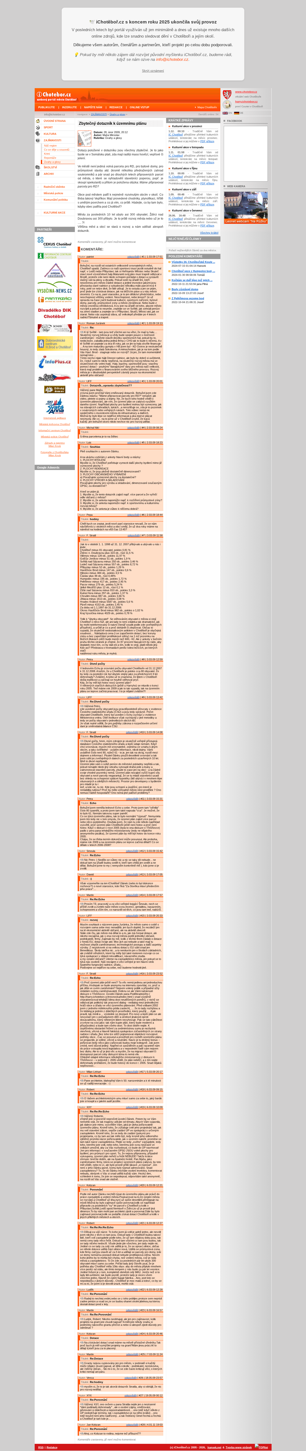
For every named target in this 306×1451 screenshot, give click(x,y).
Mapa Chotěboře (207, 107)
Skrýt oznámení (153, 71)
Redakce (52, 1447)
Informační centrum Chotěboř (54, 430)
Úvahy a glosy (117, 114)
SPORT (48, 127)
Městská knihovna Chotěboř (54, 424)
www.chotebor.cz (246, 91)
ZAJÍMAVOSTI (99, 114)
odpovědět (133, 256)
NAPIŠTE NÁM (93, 107)
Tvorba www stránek (239, 1447)
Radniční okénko (54, 186)
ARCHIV (49, 173)
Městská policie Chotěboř (55, 436)
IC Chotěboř (176, 134)
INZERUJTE (69, 107)
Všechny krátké (209, 232)
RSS (41, 1447)
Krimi (47, 153)
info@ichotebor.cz (172, 59)
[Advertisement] (55, 544)
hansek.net (214, 1447)
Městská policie (53, 193)
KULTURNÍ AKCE (54, 212)
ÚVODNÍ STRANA (55, 120)
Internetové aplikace (55, 418)
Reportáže (50, 157)
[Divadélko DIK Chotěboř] (54, 321)
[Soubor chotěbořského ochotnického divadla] (55, 333)
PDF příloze (207, 141)
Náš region (50, 145)
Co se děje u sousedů (56, 149)
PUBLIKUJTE (46, 107)
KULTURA (50, 133)
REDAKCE (115, 107)
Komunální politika (56, 199)
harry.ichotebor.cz (246, 101)
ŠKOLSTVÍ (50, 167)
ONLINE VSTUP (139, 107)
